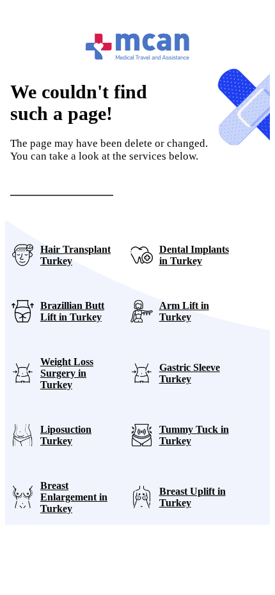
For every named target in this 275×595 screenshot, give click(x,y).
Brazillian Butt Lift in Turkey (72, 311)
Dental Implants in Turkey (194, 255)
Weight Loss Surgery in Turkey (66, 373)
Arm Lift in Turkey (184, 311)
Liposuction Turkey (65, 435)
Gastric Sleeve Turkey (189, 373)
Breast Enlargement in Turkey (73, 497)
